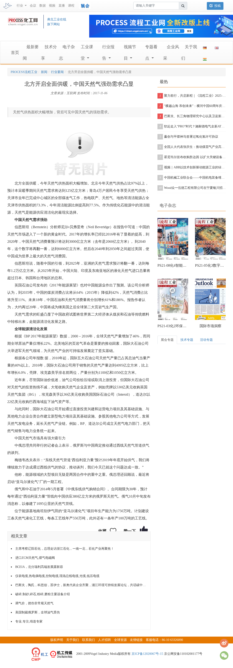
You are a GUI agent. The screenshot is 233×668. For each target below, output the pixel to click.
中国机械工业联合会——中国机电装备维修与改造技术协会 (193, 177)
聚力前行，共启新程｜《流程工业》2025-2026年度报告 (193, 95)
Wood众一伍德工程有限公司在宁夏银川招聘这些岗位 (192, 188)
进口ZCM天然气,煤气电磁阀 (35, 557)
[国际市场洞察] (210, 299)
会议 (33, 5)
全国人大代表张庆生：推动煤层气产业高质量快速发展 (193, 147)
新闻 (44, 72)
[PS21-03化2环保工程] (172, 299)
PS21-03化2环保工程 (172, 326)
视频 (52, 5)
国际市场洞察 (210, 326)
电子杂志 (168, 205)
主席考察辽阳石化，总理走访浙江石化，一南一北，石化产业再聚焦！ (64, 548)
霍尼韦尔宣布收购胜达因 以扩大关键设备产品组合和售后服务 (193, 157)
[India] (205, 58)
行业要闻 (57, 72)
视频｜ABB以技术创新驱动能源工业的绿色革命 (193, 167)
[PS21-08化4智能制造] (172, 238)
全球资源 (120, 640)
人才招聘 (104, 640)
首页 (15, 52)
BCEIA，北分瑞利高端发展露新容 (39, 567)
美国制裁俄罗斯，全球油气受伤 (37, 612)
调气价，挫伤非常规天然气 (34, 603)
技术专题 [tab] (186, 340)
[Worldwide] (216, 47)
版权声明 (56, 640)
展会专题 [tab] (167, 340)
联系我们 (88, 640)
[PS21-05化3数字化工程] (210, 238)
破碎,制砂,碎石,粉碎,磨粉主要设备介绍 (42, 594)
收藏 (102, 531)
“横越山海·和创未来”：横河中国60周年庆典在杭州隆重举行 (193, 106)
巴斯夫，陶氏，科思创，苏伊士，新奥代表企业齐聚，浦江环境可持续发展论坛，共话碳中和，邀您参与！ (81, 585)
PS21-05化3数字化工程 (210, 265)
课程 (71, 5)
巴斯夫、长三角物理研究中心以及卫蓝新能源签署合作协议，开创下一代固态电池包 (193, 116)
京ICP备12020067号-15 (147, 653)
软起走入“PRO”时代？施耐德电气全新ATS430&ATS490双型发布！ (193, 126)
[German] (205, 47)
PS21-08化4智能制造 (172, 265)
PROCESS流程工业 (24, 72)
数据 (42, 5)
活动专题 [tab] (206, 340)
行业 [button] (20, 5)
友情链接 (136, 640)
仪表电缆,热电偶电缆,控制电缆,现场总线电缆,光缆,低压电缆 (57, 576)
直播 (61, 5)
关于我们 (72, 640)
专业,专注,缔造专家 (29, 621)
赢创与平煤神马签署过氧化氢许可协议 (189, 136)
